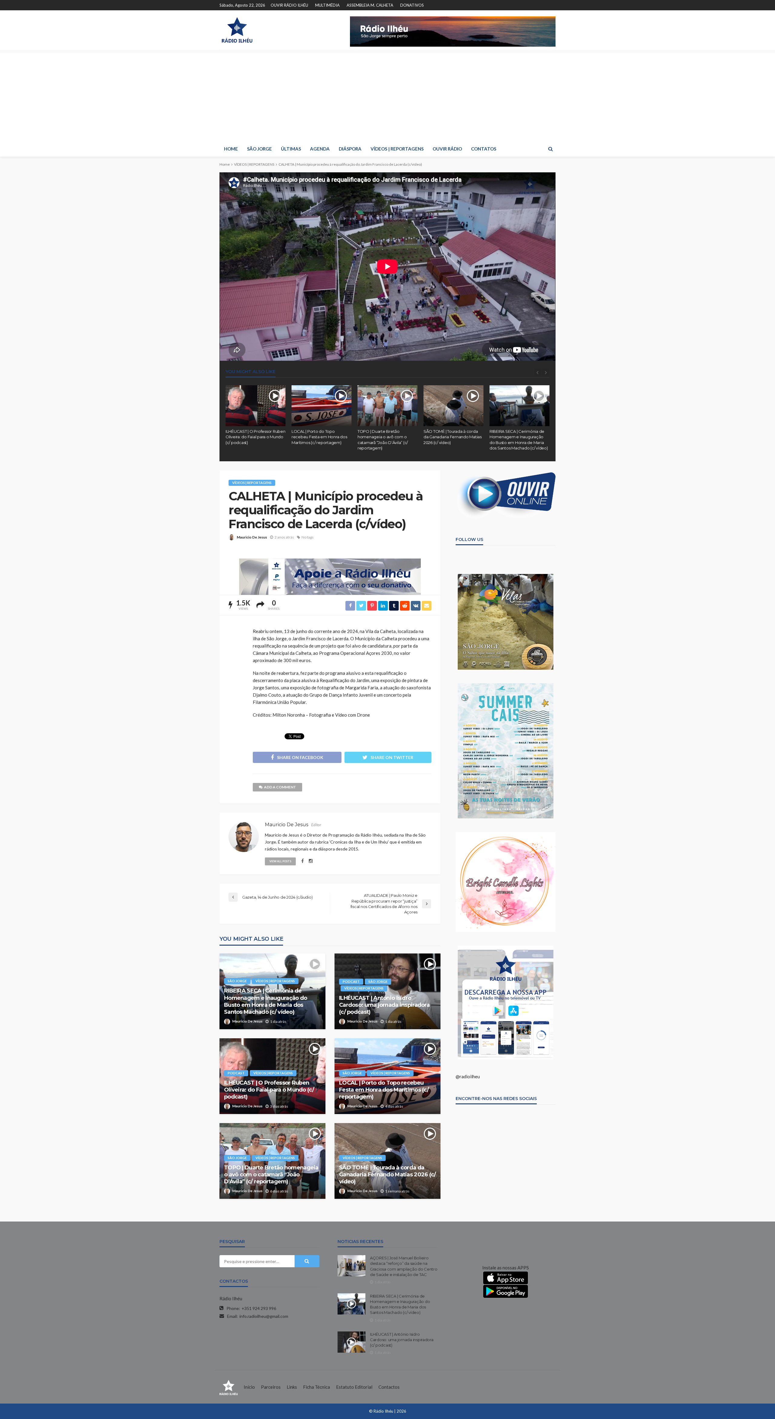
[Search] (550, 149)
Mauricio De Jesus (252, 537)
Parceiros (271, 1387)
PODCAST (351, 981)
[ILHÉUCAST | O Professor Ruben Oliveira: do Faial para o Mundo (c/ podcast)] (255, 405)
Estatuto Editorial (354, 1387)
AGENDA (320, 148)
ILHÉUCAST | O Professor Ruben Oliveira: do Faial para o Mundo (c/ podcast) (255, 437)
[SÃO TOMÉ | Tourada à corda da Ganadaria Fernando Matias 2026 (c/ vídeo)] (453, 405)
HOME (231, 148)
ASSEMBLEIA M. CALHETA (370, 5)
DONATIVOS (412, 5)
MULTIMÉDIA (327, 5)
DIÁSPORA (350, 148)
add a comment (280, 787)
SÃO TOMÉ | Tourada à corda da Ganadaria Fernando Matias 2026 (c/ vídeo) (453, 437)
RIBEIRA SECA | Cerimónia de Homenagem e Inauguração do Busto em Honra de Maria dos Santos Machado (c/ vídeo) (519, 439)
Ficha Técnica (316, 1387)
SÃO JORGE (259, 148)
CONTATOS (483, 148)
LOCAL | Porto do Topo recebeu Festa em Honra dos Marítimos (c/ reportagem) (319, 437)
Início (249, 1387)
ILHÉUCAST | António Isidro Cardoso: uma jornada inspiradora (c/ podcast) (384, 1005)
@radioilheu (468, 1076)
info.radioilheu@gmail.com (263, 1316)
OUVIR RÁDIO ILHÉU (289, 5)
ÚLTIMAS (291, 148)
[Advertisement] (387, 95)
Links (292, 1387)
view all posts (280, 861)
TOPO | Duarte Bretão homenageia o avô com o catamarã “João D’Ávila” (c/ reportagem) (383, 439)
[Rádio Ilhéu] (236, 30)
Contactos (389, 1387)
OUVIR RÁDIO (447, 148)
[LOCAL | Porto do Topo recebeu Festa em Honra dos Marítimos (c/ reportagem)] (321, 405)
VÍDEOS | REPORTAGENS (397, 148)
